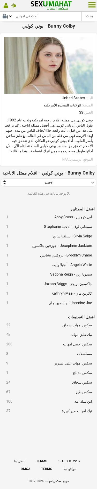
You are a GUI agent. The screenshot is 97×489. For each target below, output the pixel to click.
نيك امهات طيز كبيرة (49, 411)
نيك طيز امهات (49, 335)
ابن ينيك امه (49, 401)
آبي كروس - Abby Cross (49, 217)
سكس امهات (53, 481)
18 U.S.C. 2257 (69, 461)
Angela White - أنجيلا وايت (49, 265)
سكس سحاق (49, 382)
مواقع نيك (69, 469)
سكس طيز (49, 392)
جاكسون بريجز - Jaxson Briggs (49, 284)
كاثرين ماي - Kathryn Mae (49, 293)
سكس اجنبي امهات (49, 344)
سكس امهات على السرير (49, 363)
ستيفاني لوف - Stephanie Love (49, 227)
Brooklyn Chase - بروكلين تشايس (49, 255)
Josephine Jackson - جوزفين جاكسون (49, 246)
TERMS (41, 461)
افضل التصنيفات (81, 317)
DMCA (26, 469)
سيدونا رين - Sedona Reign (49, 274)
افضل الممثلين (83, 209)
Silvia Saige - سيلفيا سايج (49, 236)
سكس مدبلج (49, 373)
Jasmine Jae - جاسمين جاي (49, 303)
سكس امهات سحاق (49, 325)
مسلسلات (49, 354)
